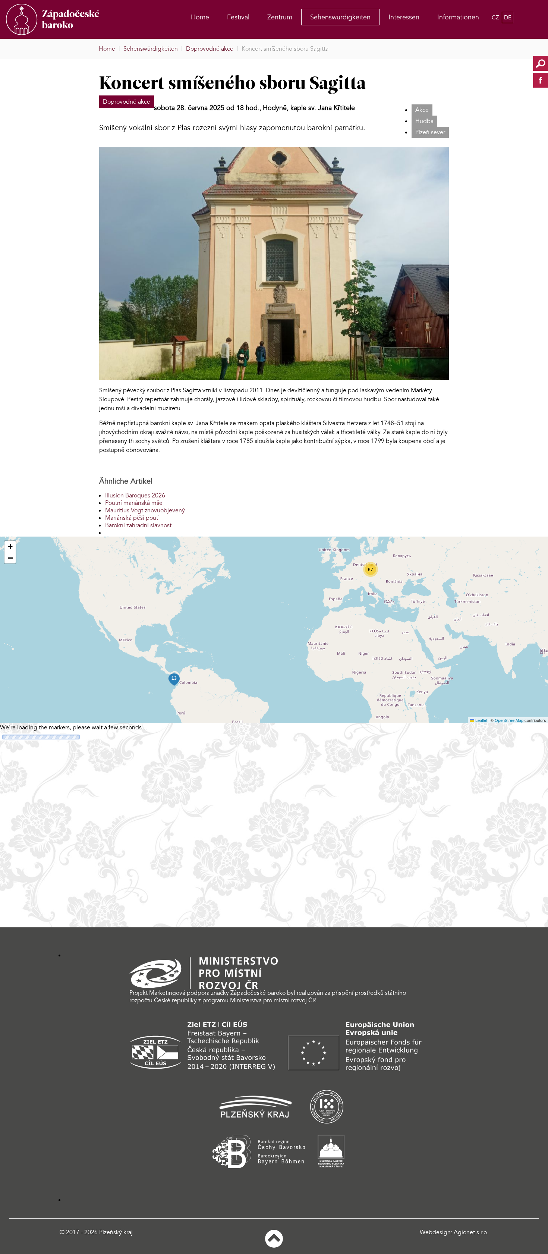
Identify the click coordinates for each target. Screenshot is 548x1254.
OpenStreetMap (509, 720)
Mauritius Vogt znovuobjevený (145, 510)
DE (507, 17)
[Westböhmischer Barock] (61, 19)
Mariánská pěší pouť (131, 518)
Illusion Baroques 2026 (135, 495)
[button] (370, 569)
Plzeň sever (430, 132)
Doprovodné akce (126, 102)
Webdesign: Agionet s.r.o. (454, 1232)
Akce (422, 110)
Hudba (424, 121)
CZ (496, 17)
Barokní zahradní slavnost (138, 525)
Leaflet (480, 720)
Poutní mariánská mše (134, 503)
